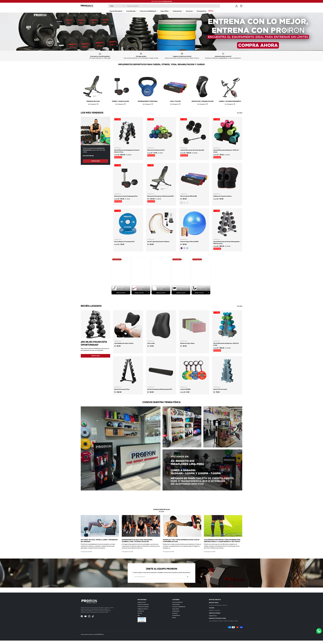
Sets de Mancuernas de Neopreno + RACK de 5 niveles (226, 344)
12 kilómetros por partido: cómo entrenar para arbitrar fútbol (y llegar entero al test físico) (222, 540)
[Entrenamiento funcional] (148, 86)
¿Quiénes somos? (142, 602)
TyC (109, 58)
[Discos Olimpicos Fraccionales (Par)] (128, 223)
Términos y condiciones (143, 604)
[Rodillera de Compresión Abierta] (227, 178)
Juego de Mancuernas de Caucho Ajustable (192, 150)
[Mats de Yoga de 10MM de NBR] (194, 178)
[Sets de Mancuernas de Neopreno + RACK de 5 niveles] (227, 325)
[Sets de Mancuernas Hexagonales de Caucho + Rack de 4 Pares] (128, 132)
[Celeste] (187, 248)
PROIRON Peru (100, 634)
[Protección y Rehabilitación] (202, 86)
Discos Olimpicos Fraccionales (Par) (124, 241)
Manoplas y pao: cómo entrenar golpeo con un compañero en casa (181, 540)
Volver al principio (161, 590)
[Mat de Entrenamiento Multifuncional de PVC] (161, 371)
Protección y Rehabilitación (148, 11)
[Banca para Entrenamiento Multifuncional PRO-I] (161, 178)
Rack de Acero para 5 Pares (122, 389)
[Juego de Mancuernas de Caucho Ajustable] (194, 132)
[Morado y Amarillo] (184, 203)
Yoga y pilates (175, 101)
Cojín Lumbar (151, 343)
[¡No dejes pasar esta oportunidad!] (95, 324)
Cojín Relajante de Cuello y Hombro (123, 343)
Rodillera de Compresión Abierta (222, 196)
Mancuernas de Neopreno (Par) (156, 150)
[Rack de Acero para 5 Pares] (128, 371)
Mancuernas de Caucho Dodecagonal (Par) (126, 196)
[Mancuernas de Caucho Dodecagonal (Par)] (128, 178)
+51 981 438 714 (223, 58)
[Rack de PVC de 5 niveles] (227, 371)
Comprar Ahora (95, 161)
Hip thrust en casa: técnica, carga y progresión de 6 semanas (99, 540)
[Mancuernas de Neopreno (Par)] (161, 132)
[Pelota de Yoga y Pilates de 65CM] (194, 223)
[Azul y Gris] (187, 203)
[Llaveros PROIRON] (194, 371)
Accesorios (189, 11)
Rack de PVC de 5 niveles (220, 389)
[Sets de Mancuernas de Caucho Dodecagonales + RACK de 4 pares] (227, 223)
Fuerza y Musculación (116, 11)
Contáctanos (141, 611)
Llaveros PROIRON (185, 389)
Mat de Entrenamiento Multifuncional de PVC (159, 389)
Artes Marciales (131, 11)
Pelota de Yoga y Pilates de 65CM (189, 241)
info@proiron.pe (213, 615)
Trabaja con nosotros (143, 608)
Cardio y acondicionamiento (230, 101)
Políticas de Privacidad (143, 606)
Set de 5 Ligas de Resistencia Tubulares (158, 241)
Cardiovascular (177, 11)
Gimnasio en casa (93, 101)
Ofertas (210, 11)
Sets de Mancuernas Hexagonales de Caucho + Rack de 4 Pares (127, 151)
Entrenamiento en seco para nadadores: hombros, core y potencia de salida (137, 540)
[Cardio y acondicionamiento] (230, 86)
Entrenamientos (201, 11)
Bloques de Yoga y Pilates (187, 343)
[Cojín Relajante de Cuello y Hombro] (128, 325)
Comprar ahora (95, 355)
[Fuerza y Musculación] (120, 86)
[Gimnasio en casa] (93, 86)
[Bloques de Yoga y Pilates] (194, 325)
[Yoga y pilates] (175, 86)
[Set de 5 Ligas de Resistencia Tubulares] (161, 223)
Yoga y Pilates (164, 11)
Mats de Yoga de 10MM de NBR (188, 196)
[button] (241, 6)
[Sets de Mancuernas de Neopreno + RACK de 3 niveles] (227, 132)
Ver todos (239, 112)
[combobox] (164, 6)
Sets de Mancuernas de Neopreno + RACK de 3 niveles (226, 151)
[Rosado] (184, 248)
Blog (139, 615)
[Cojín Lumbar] (161, 325)
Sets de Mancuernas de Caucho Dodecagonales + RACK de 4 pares (226, 242)
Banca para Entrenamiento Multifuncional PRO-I (160, 196)
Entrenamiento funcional (148, 101)
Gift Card (140, 613)
